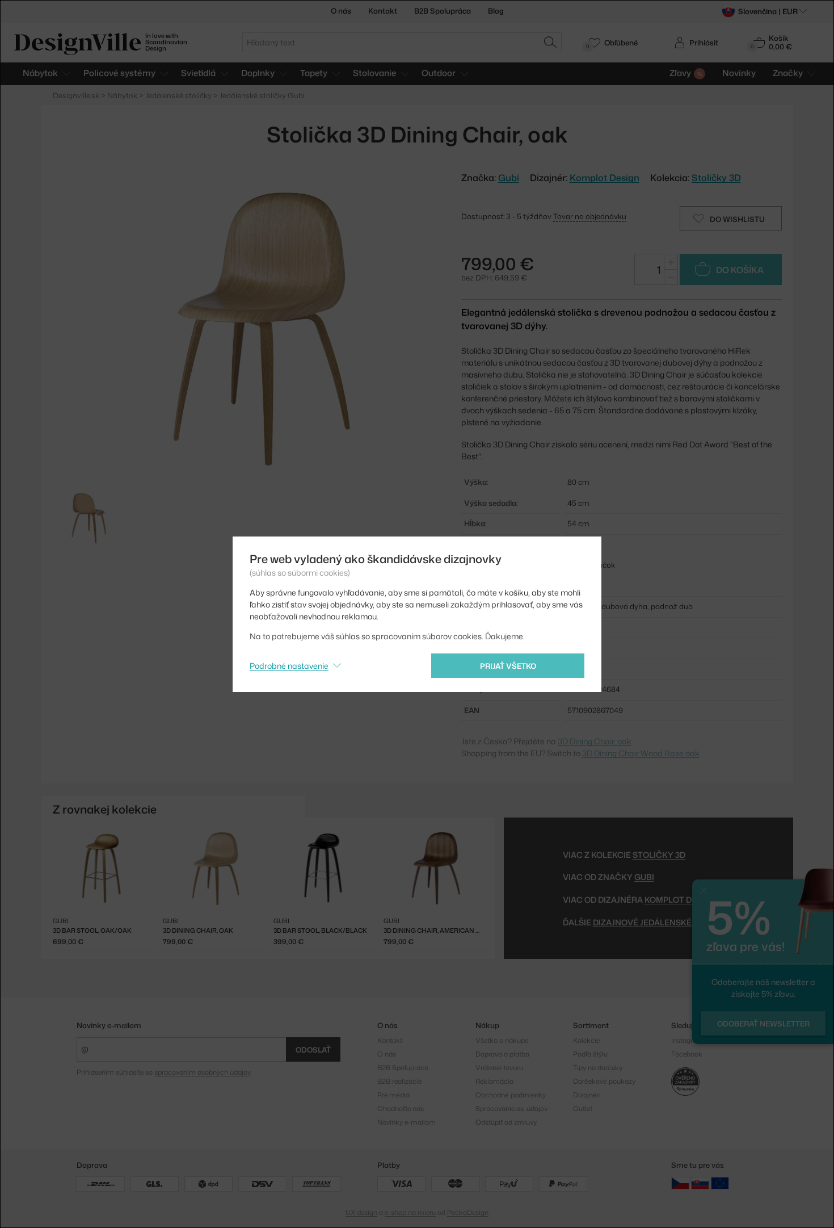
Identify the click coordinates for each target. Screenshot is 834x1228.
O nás (341, 11)
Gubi (644, 876)
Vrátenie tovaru (499, 1067)
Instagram (687, 1040)
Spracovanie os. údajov (511, 1108)
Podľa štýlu (590, 1054)
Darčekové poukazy (604, 1081)
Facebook (686, 1054)
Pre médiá (393, 1095)
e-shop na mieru (410, 1212)
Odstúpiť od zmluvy (506, 1122)
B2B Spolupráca (442, 11)
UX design (361, 1212)
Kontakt (382, 11)
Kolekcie (586, 1040)
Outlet (582, 1108)
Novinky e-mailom (109, 1025)
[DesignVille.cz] (680, 1182)
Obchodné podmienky (510, 1095)
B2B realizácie (399, 1081)
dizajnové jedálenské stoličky (663, 922)
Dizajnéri (587, 1095)
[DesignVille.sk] (700, 1182)
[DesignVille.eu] (720, 1182)
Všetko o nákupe (501, 1040)
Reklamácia (494, 1081)
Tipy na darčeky (597, 1067)
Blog (496, 11)
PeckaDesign (467, 1212)
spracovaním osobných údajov (202, 1072)
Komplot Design (604, 177)
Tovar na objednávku (589, 216)
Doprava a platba (502, 1054)
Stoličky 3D (716, 177)
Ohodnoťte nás (400, 1108)
